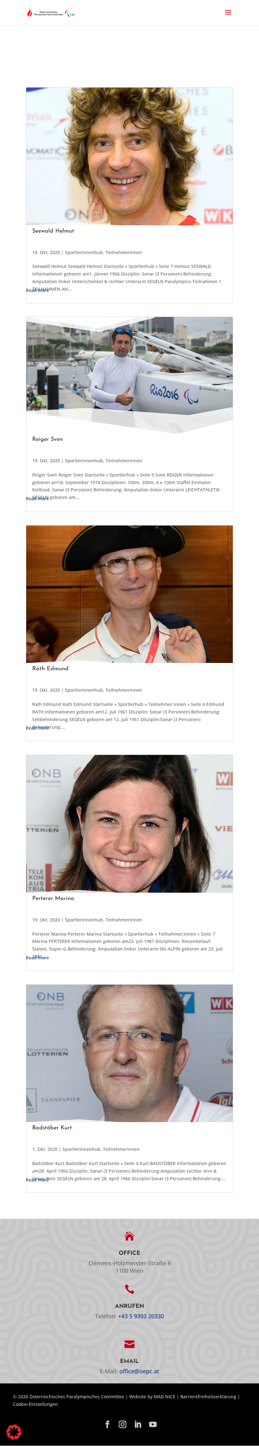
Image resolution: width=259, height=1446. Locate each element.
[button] (228, 16)
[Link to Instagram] (122, 1425)
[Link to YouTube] (153, 1425)
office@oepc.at (139, 1371)
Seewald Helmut (53, 231)
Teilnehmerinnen (123, 252)
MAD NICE (164, 1397)
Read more (37, 290)
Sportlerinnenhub (84, 252)
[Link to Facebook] (107, 1425)
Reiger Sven (47, 439)
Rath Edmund (50, 669)
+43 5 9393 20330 (141, 1316)
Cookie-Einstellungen (35, 1404)
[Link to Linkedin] (138, 1425)
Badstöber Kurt (52, 1128)
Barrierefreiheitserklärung (208, 1397)
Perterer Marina (53, 899)
